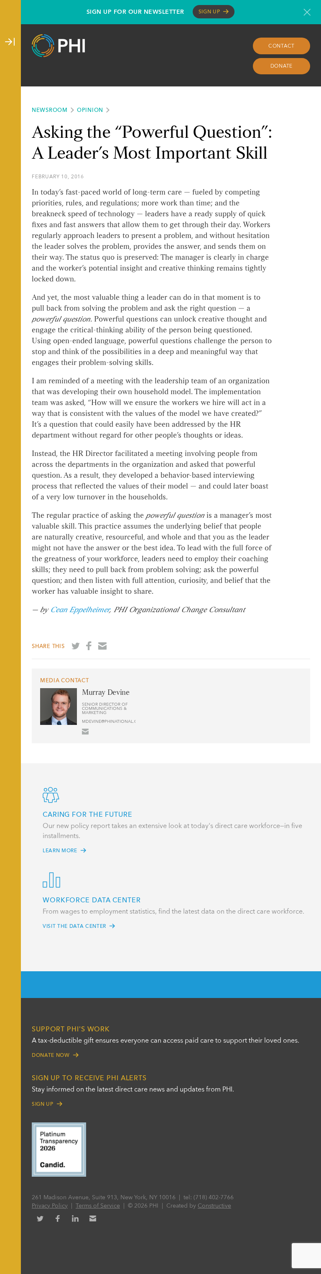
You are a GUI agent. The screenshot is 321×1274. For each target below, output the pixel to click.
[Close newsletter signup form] (307, 12)
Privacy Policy (50, 1206)
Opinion (90, 110)
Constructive (214, 1206)
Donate (281, 66)
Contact (281, 46)
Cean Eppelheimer (80, 610)
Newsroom (50, 110)
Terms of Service (98, 1206)
